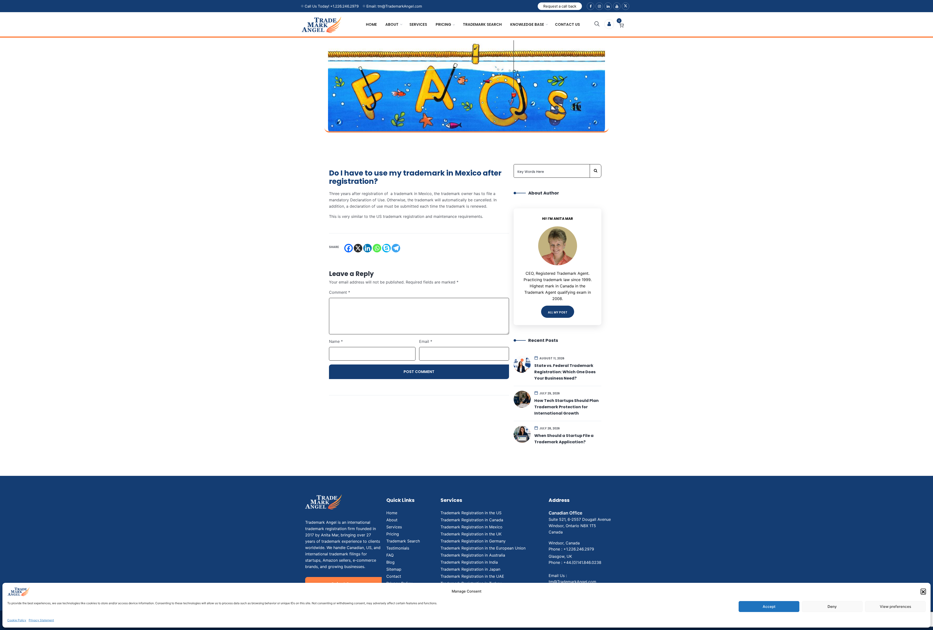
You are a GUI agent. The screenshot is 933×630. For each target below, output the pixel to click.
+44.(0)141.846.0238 (582, 562)
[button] (923, 591)
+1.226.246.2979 (578, 549)
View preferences (895, 606)
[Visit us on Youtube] (617, 6)
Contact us (567, 24)
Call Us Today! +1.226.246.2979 (332, 6)
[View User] (609, 24)
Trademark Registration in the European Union (483, 548)
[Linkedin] (367, 248)
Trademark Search (482, 24)
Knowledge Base (527, 24)
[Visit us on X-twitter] (625, 6)
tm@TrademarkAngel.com (572, 581)
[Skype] (386, 248)
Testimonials (397, 548)
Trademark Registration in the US (471, 512)
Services (418, 24)
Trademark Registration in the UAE (472, 576)
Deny (832, 606)
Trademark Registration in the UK (471, 534)
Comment (339, 292)
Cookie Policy (16, 620)
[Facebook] (348, 248)
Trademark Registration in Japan (470, 569)
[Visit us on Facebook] (590, 6)
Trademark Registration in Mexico (471, 526)
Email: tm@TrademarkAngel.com (394, 6)
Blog (390, 562)
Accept (769, 606)
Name (336, 341)
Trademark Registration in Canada (472, 519)
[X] (358, 248)
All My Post (557, 312)
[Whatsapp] (377, 248)
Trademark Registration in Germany (473, 541)
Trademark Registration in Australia (473, 555)
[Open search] (597, 24)
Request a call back (559, 6)
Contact (393, 576)
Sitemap (393, 569)
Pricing (443, 24)
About (391, 24)
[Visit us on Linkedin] (608, 6)
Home (371, 24)
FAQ (390, 555)
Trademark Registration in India (469, 562)
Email (425, 341)
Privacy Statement (41, 620)
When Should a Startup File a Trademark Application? (564, 439)
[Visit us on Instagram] (599, 6)
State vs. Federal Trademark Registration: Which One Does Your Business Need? (565, 372)
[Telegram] (396, 248)
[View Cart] (621, 25)
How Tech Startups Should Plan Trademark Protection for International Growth (566, 407)
